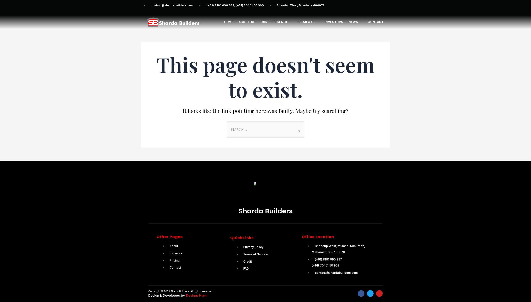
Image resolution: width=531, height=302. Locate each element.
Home (229, 22)
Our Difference (274, 22)
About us (247, 22)
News (353, 22)
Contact (376, 22)
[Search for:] (265, 129)
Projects (306, 22)
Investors (333, 22)
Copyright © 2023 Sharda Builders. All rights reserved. (180, 291)
